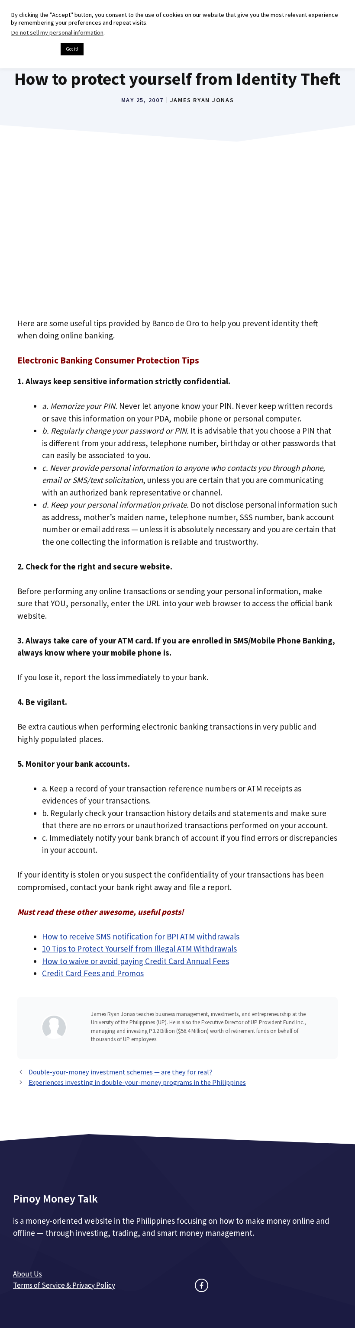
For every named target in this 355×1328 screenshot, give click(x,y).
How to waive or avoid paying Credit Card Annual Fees (135, 961)
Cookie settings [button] (33, 49)
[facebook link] (201, 1285)
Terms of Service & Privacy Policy (64, 1285)
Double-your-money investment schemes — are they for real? (121, 1072)
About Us (27, 1274)
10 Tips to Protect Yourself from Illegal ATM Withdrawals (139, 948)
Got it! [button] (72, 49)
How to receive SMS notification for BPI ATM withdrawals (140, 936)
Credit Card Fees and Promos (93, 973)
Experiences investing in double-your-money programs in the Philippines (137, 1082)
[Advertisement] (177, 240)
